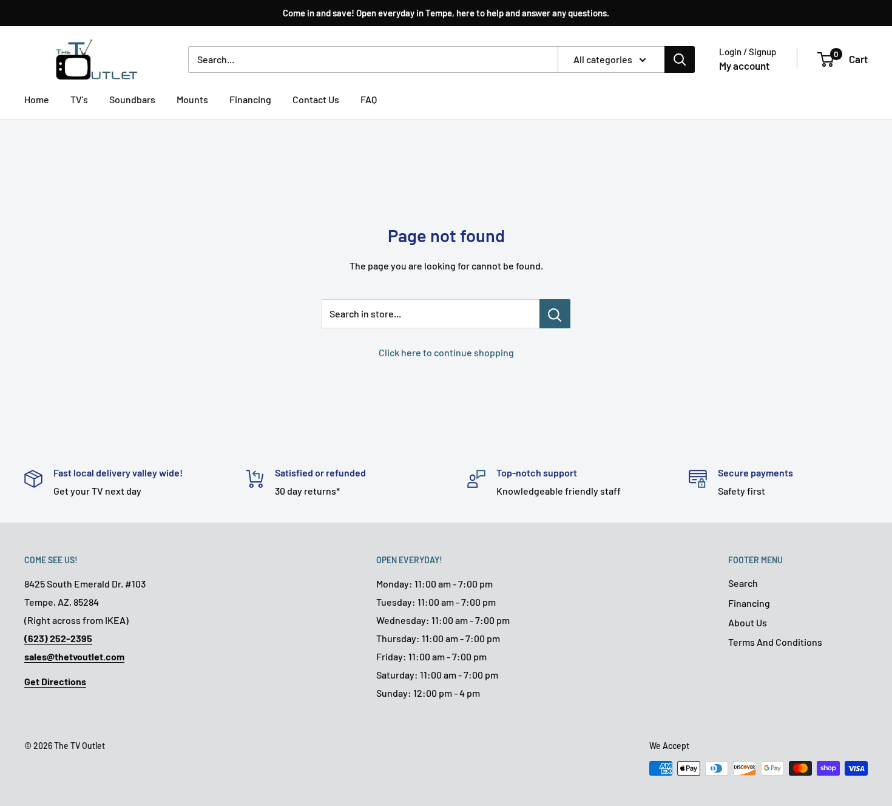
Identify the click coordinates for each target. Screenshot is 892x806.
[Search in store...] (554, 313)
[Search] (679, 59)
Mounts (192, 99)
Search (743, 583)
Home (36, 99)
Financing (250, 99)
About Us (747, 622)
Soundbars (132, 99)
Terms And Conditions (775, 642)
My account (744, 65)
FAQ (368, 99)
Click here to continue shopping (446, 352)
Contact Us (315, 99)
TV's (79, 99)
